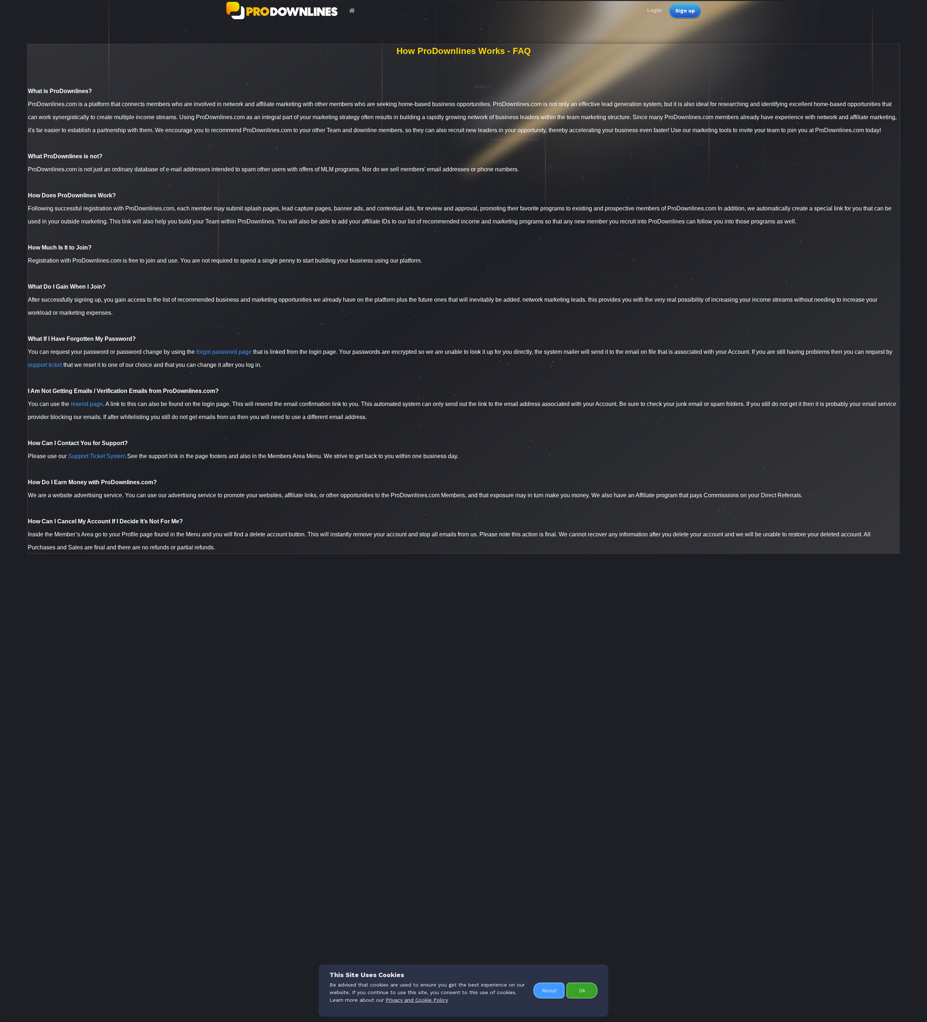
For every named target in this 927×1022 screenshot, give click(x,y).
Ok (582, 990)
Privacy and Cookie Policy (417, 1000)
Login (654, 10)
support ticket (45, 365)
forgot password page (224, 352)
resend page (87, 404)
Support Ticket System (97, 456)
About (549, 990)
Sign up (685, 10)
